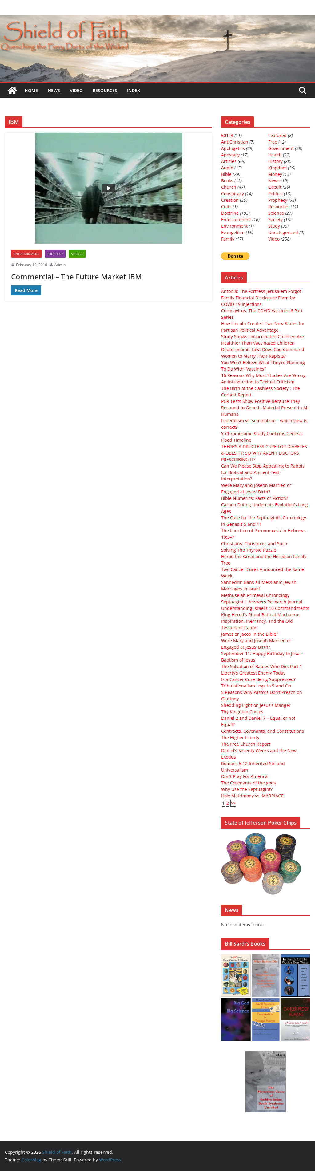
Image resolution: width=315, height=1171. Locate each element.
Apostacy (230, 155)
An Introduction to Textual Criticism (257, 382)
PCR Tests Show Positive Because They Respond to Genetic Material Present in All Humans (265, 407)
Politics (275, 194)
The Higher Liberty (240, 737)
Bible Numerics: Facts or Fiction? (254, 498)
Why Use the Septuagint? (247, 789)
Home (31, 90)
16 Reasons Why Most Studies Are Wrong (263, 375)
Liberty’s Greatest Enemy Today (253, 673)
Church (228, 187)
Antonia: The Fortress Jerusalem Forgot (261, 291)
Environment (234, 226)
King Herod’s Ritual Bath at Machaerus (261, 615)
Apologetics (233, 148)
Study (274, 226)
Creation (230, 200)
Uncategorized (283, 232)
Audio (227, 168)
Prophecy (55, 254)
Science (77, 254)
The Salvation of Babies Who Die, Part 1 (261, 666)
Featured (277, 135)
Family (227, 239)
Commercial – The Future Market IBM (76, 276)
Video (76, 90)
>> (233, 803)
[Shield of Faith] (12, 90)
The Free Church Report (245, 744)
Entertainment (26, 254)
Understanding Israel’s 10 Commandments (265, 608)
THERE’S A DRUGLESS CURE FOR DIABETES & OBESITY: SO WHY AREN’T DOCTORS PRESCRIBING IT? (264, 453)
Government (281, 148)
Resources (105, 90)
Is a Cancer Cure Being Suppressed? (258, 679)
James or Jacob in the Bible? (249, 634)
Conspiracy (232, 194)
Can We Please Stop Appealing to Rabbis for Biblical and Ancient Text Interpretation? (263, 472)
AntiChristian (234, 142)
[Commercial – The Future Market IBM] (108, 188)
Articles (229, 161)
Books (227, 181)
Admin (60, 264)
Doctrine (230, 213)
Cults (226, 206)
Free (272, 142)
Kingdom (277, 168)
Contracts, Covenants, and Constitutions (262, 731)
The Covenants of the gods (248, 783)
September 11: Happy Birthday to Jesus (261, 653)
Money (275, 174)
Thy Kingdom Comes (242, 712)
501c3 (227, 135)
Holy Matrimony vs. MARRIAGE (252, 796)
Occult (274, 187)
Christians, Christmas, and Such (254, 543)
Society (275, 219)
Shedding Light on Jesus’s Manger (256, 705)
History (275, 161)
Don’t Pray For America (244, 776)
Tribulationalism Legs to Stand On (256, 686)
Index (133, 90)
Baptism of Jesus (238, 660)
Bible (226, 174)
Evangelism (233, 232)
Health (275, 155)
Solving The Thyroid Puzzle (248, 550)
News (54, 90)
